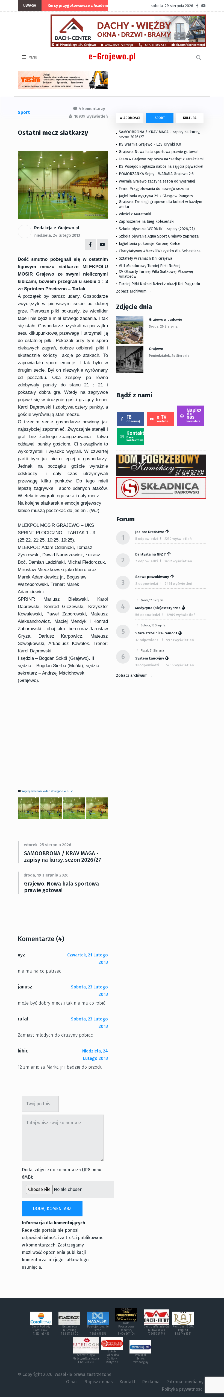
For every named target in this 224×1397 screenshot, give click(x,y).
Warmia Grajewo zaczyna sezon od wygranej (157, 181)
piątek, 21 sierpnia (152, 650)
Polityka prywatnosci (183, 1389)
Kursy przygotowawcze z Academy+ (80, 5)
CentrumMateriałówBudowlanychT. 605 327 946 (156, 1330)
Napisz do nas (194, 415)
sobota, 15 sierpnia (153, 625)
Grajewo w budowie (165, 319)
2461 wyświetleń (178, 584)
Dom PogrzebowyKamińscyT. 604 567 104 (126, 1328)
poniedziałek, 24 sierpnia (169, 356)
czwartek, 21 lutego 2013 (87, 958)
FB (133, 418)
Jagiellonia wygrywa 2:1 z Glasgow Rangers (156, 196)
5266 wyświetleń (180, 665)
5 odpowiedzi (146, 539)
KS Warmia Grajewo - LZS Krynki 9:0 (150, 144)
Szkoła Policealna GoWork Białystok (112, 1357)
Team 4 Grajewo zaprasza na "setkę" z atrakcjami (161, 159)
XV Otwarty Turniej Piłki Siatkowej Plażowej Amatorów (156, 274)
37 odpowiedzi (147, 640)
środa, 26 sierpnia (163, 326)
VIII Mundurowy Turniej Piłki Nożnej (149, 266)
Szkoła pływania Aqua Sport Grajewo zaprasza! (159, 236)
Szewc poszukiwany (152, 577)
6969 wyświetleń (181, 615)
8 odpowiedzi (146, 584)
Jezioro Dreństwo (149, 532)
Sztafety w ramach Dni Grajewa (145, 258)
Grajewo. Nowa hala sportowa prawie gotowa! (61, 886)
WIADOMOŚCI (130, 118)
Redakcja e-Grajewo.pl (56, 227)
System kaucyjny (149, 658)
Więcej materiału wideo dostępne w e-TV (47, 790)
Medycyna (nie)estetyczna (158, 608)
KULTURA (189, 118)
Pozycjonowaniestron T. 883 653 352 (98, 1330)
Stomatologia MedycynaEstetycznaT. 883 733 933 (86, 1358)
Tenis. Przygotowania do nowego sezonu (154, 188)
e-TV (163, 418)
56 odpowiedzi (147, 615)
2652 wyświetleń (178, 561)
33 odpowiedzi (147, 665)
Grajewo (156, 349)
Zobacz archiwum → (133, 291)
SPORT (160, 118)
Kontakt (135, 436)
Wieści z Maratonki (135, 214)
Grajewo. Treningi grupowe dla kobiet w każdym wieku (160, 204)
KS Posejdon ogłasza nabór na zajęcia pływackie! (162, 166)
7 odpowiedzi (146, 561)
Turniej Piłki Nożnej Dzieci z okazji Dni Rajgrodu (159, 284)
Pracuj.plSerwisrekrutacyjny (140, 1358)
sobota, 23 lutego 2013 (89, 990)
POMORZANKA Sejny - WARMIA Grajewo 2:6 (156, 174)
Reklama (151, 1381)
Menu (32, 57)
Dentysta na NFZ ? (150, 554)
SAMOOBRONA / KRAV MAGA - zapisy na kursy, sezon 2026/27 (62, 856)
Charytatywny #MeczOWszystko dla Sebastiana (160, 251)
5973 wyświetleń (180, 640)
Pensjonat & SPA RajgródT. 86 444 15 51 (183, 1330)
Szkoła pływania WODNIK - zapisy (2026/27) (157, 229)
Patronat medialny (185, 1381)
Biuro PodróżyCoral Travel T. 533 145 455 (41, 1330)
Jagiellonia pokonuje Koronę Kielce (149, 243)
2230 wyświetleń (178, 539)
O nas (72, 1381)
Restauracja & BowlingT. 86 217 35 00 (69, 1330)
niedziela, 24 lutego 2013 (57, 235)
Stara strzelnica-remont (156, 633)
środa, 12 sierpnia (152, 600)
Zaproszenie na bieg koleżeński (146, 221)
